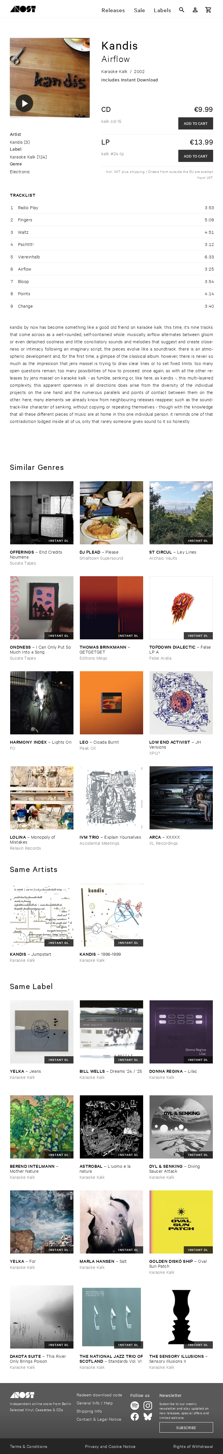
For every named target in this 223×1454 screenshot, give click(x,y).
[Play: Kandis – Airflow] (24, 103)
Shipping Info (89, 1410)
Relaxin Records (25, 848)
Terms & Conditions (28, 1446)
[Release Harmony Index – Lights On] (42, 703)
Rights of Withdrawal (193, 1446)
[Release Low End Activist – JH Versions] (181, 703)
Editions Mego (93, 658)
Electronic (20, 171)
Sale (139, 9)
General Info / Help (95, 1402)
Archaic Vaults (163, 558)
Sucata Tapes (23, 562)
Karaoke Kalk (23, 156)
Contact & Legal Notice (99, 1419)
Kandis (16, 142)
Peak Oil (88, 748)
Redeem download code (99, 1394)
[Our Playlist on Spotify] (134, 1405)
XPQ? (154, 753)
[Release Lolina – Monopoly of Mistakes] (42, 798)
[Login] (195, 9)
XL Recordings (163, 843)
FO (13, 748)
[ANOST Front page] (24, 10)
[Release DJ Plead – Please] (111, 513)
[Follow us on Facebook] (134, 1416)
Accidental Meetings (99, 843)
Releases (113, 9)
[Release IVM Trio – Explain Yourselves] (111, 798)
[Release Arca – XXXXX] (181, 798)
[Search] (181, 9)
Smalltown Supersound (101, 558)
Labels (162, 9)
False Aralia (160, 658)
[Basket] (208, 9)
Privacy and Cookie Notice (110, 1446)
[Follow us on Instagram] (147, 1405)
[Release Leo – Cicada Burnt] (111, 703)
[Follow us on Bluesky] (147, 1416)
